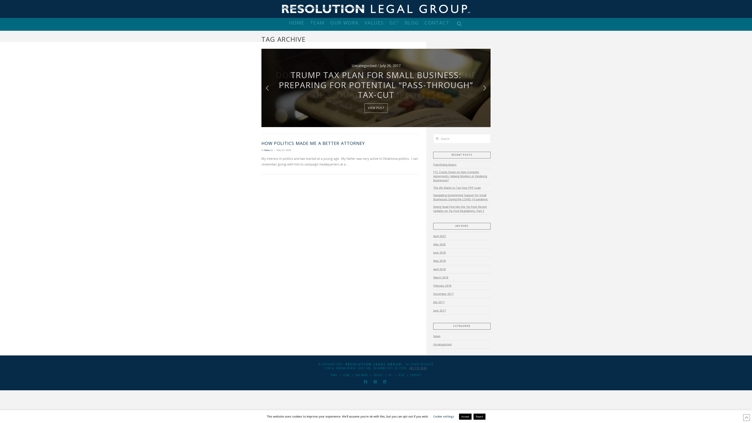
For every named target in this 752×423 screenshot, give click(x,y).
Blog (402, 375)
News (267, 150)
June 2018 (439, 252)
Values (378, 375)
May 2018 (439, 261)
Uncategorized (442, 344)
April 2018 (439, 269)
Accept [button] (465, 416)
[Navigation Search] (459, 24)
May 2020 (439, 244)
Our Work (362, 375)
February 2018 (442, 285)
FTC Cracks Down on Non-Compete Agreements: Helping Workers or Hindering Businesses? (460, 176)
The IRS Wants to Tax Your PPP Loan (457, 188)
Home (334, 375)
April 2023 (439, 236)
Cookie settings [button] (443, 416)
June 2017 (439, 310)
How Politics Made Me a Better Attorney (313, 143)
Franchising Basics (444, 164)
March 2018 (440, 277)
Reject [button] (479, 416)
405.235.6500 (418, 368)
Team (346, 375)
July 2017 (439, 302)
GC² (391, 375)
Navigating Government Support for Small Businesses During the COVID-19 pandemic (460, 197)
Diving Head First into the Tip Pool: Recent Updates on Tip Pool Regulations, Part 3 (460, 209)
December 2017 (443, 294)
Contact (415, 375)
